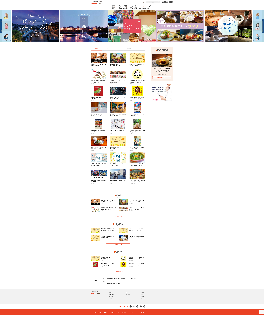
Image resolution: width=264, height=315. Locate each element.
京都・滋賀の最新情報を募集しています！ (112, 283)
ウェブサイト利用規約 (121, 312)
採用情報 (112, 312)
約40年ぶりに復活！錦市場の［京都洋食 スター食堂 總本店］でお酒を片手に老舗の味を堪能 (162, 70)
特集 (107, 49)
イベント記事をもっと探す (118, 271)
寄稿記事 (129, 49)
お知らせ (104, 281)
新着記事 (96, 49)
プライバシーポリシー (133, 312)
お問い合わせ (143, 312)
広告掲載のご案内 (97, 312)
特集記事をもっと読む (118, 244)
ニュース (118, 49)
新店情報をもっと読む (161, 77)
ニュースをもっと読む (118, 216)
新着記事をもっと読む (118, 188)
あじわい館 (139, 49)
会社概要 (105, 312)
